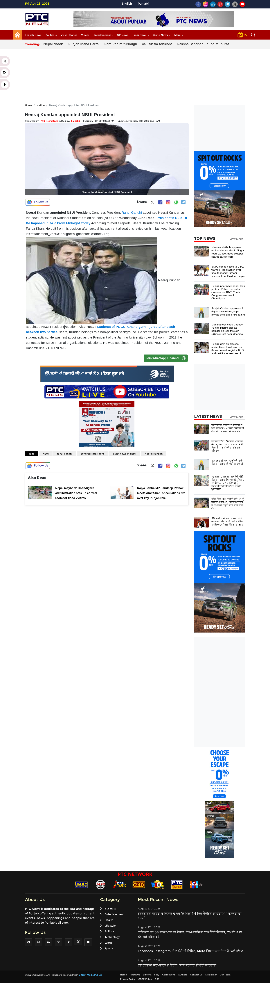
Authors (182, 974)
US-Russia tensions (157, 44)
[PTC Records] (100, 884)
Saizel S (75, 121)
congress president (92, 453)
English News (33, 34)
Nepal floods (53, 44)
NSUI (46, 453)
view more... (237, 239)
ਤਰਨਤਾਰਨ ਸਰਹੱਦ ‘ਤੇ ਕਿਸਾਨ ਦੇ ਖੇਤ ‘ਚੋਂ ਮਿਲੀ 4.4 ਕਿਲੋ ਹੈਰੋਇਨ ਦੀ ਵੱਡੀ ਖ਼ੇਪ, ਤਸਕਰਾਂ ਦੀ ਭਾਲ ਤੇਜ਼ (227, 428)
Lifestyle (110, 925)
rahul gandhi (64, 453)
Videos (85, 34)
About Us (135, 974)
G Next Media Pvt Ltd (90, 974)
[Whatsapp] (176, 202)
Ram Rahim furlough (120, 44)
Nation (41, 105)
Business (110, 908)
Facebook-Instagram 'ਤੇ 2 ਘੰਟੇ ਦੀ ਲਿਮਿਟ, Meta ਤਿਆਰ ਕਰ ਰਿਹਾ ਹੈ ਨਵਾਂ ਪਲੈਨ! (190, 951)
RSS (157, 979)
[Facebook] (160, 202)
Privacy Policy (127, 979)
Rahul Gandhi (132, 212)
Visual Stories (69, 34)
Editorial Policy (151, 974)
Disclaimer (211, 974)
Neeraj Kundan (154, 453)
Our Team (225, 974)
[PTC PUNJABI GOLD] (138, 884)
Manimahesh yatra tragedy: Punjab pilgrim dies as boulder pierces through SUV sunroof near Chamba (227, 329)
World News (160, 34)
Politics (50, 34)
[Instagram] (168, 202)
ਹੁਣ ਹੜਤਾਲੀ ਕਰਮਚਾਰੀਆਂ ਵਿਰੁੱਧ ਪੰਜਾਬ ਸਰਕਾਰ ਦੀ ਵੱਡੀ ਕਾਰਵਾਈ (227, 462)
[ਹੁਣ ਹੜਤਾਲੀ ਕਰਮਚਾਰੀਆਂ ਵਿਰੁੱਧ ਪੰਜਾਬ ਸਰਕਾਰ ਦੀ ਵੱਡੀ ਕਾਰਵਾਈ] (201, 464)
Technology (112, 937)
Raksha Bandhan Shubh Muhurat (203, 44)
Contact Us (196, 974)
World (108, 942)
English (127, 3)
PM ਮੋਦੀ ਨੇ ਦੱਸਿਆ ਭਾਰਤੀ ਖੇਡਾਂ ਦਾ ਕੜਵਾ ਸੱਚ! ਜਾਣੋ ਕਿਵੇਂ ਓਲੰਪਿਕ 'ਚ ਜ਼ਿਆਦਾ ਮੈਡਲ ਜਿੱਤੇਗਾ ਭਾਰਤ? (227, 521)
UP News (122, 34)
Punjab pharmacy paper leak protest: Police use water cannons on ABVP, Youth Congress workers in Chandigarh (228, 292)
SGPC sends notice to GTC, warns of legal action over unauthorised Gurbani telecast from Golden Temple (228, 271)
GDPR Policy (145, 979)
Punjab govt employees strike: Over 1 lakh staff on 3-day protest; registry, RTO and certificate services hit (227, 348)
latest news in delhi (124, 453)
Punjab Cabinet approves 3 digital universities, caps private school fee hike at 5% (228, 311)
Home (28, 105)
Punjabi (143, 3)
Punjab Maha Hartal (84, 44)
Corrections (168, 974)
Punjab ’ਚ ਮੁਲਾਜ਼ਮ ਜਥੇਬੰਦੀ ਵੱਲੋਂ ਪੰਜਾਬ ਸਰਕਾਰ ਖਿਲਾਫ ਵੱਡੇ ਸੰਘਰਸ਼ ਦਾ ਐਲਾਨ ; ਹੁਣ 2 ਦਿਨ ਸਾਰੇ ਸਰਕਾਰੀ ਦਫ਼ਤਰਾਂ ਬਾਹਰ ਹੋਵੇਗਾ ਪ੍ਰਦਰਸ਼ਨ (227, 483)
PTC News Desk (49, 121)
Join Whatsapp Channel (162, 358)
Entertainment (102, 34)
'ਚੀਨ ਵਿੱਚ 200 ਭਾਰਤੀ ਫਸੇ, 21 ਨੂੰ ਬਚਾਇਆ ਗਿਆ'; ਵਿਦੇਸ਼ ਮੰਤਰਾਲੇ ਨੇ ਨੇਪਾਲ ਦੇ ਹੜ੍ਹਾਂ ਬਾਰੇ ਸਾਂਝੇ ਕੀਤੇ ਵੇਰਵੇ (227, 504)
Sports (109, 948)
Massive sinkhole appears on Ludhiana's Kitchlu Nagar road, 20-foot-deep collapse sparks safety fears (227, 252)
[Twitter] (152, 203)
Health (109, 920)
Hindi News (139, 34)
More (177, 34)
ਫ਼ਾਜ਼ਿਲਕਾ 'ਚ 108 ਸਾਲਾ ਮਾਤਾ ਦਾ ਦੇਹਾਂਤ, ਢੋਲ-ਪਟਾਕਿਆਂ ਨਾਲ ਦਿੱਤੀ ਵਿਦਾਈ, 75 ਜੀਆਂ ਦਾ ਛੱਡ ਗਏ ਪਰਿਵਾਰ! (227, 446)
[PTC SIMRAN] (177, 884)
